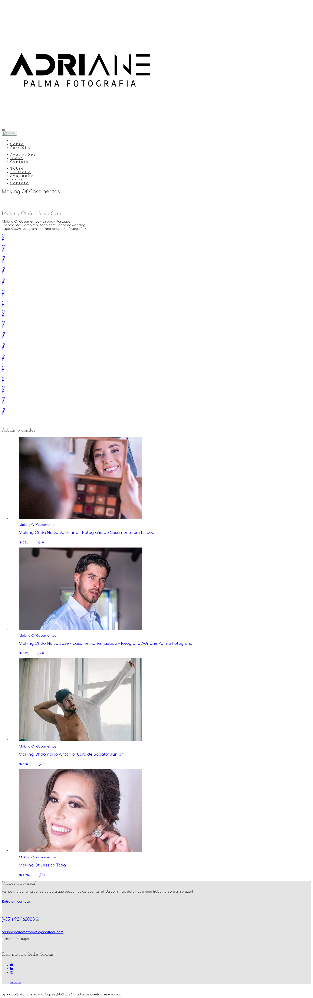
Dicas (16, 158)
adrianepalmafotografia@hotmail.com (32, 932)
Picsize (15, 982)
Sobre (17, 144)
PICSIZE (12, 994)
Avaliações (23, 154)
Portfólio (20, 148)
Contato (19, 162)
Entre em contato (16, 902)
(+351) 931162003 (19, 919)
